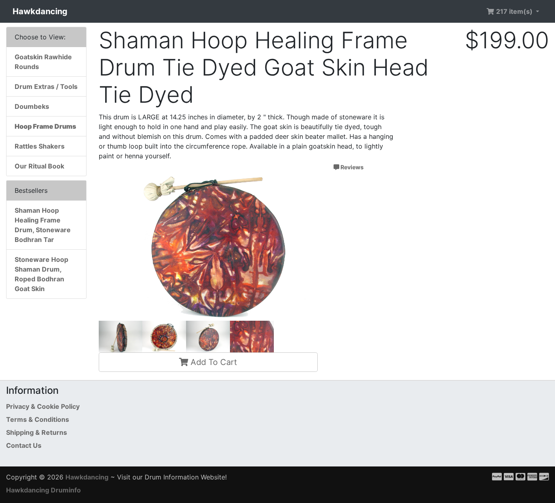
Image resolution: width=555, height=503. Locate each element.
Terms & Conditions (37, 419)
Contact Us (23, 445)
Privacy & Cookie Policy (43, 406)
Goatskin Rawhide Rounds (43, 62)
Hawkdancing (40, 11)
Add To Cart (212, 362)
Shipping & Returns (36, 432)
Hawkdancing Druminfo (43, 490)
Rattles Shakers (40, 146)
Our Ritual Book (39, 166)
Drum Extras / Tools (46, 86)
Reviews (351, 167)
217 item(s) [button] (514, 11)
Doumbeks (32, 106)
